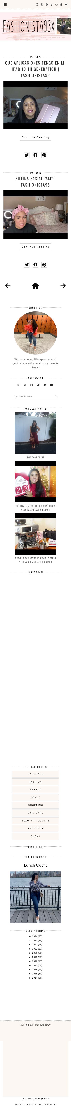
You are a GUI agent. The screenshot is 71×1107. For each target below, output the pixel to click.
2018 (35, 961)
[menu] (5, 4)
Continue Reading (35, 137)
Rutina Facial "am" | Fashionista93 (35, 181)
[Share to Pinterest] (44, 155)
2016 (35, 969)
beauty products (36, 821)
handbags (36, 774)
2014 (35, 978)
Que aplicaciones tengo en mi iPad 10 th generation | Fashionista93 (35, 69)
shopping (35, 805)
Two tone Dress (35, 457)
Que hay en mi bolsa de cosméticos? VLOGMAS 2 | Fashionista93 (35, 507)
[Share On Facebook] (35, 155)
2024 (35, 936)
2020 (35, 953)
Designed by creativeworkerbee (35, 1104)
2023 (35, 940)
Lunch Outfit (35, 864)
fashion (35, 782)
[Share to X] (27, 155)
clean (35, 836)
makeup (36, 789)
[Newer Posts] (7, 286)
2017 (35, 965)
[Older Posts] (63, 286)
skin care (36, 813)
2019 (35, 957)
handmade (36, 828)
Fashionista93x (31, 1099)
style (35, 797)
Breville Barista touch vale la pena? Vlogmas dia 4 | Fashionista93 (35, 560)
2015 (35, 974)
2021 (35, 949)
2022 (35, 944)
